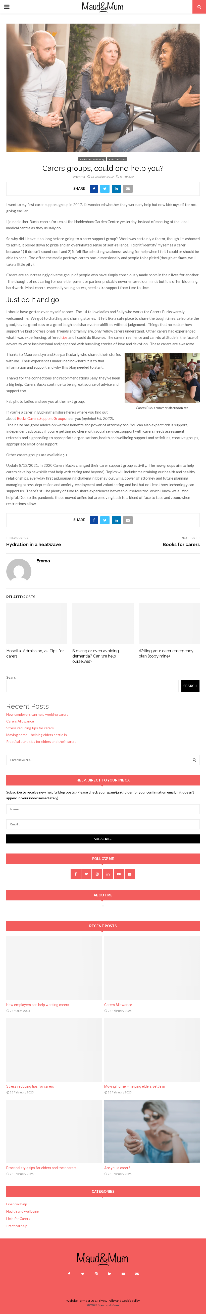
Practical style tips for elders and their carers (41, 741)
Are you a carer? (117, 1168)
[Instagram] (96, 1273)
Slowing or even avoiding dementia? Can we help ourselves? (95, 656)
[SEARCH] (194, 760)
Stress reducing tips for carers (30, 728)
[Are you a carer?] (152, 1131)
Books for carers (181, 544)
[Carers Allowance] (152, 968)
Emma (80, 176)
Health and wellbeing (92, 159)
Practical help (16, 1226)
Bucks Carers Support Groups (41, 418)
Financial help (16, 1204)
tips (64, 337)
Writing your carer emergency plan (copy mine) (166, 653)
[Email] (136, 1273)
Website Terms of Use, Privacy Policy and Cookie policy (103, 1300)
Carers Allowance (20, 721)
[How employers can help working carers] (54, 968)
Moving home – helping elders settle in (36, 735)
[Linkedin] (109, 1273)
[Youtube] (123, 1273)
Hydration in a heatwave (33, 544)
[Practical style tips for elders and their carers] (54, 1131)
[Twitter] (82, 1273)
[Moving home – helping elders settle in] (152, 1050)
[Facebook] (69, 1273)
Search (12, 677)
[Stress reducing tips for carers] (54, 1050)
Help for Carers (117, 159)
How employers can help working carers (37, 714)
